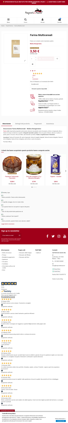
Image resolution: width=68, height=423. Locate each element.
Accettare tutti (60, 421)
